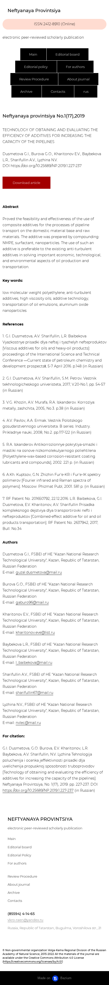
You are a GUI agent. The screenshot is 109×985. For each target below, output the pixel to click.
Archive (26, 91)
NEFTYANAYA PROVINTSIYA (40, 819)
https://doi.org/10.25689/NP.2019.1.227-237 (46, 165)
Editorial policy (36, 67)
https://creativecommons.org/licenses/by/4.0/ (32, 961)
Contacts (58, 91)
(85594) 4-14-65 (21, 913)
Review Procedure (34, 79)
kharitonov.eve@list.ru (35, 632)
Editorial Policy (19, 855)
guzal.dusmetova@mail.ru (39, 572)
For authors (75, 67)
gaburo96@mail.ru (32, 602)
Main (33, 54)
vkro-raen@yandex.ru (25, 920)
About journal (78, 79)
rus (85, 91)
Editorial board (68, 54)
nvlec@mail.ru (28, 722)
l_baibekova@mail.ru (34, 662)
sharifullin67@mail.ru (34, 692)
